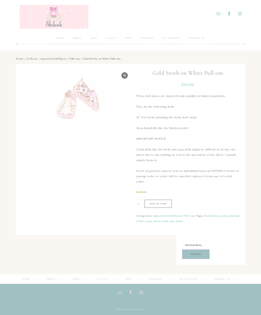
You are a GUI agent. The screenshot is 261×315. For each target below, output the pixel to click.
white (179, 221)
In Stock (32, 58)
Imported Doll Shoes (53, 58)
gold (223, 216)
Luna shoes (153, 221)
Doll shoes (211, 216)
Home (20, 58)
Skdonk (54, 17)
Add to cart (158, 203)
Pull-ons (74, 58)
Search (196, 254)
